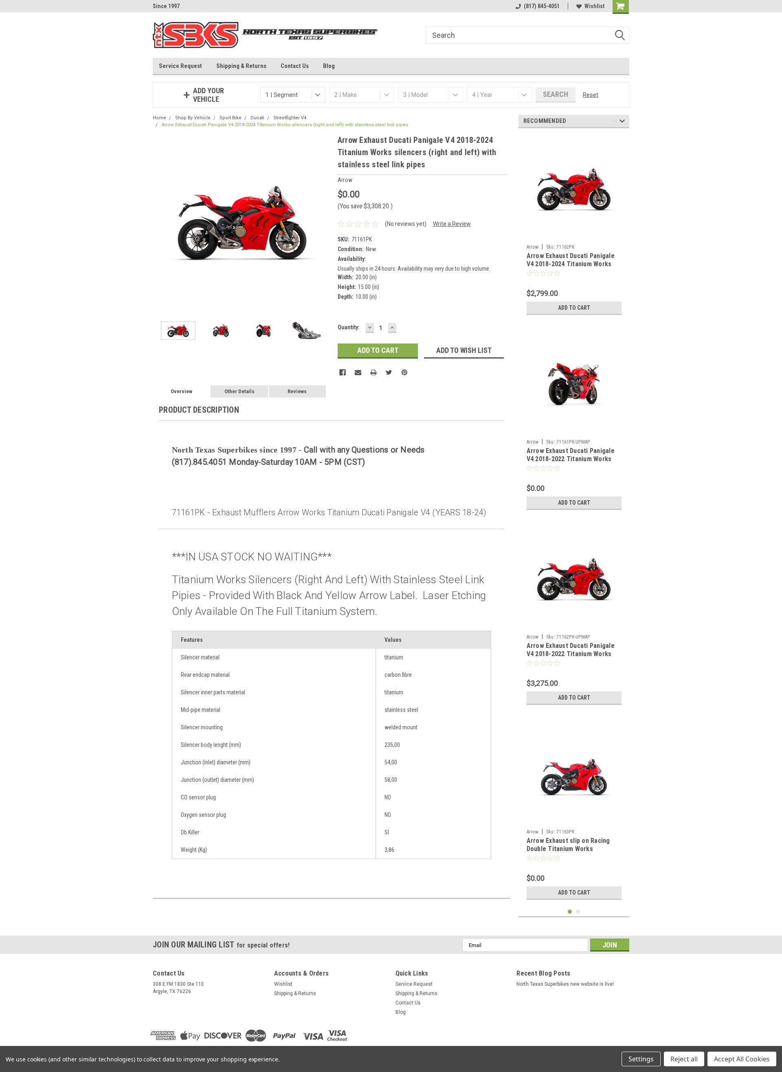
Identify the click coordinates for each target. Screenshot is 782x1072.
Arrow (532, 247)
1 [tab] (570, 912)
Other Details (239, 391)
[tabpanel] (574, 226)
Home (159, 117)
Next (323, 223)
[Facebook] (342, 372)
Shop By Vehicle (193, 117)
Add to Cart (574, 307)
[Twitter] (389, 372)
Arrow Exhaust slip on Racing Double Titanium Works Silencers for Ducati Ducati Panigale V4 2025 (568, 853)
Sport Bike (231, 117)
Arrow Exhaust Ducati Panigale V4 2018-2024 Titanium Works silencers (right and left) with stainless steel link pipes (285, 124)
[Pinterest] (404, 372)
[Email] (358, 372)
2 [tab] (578, 912)
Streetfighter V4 (289, 117)
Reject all (684, 1058)
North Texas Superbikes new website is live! (565, 984)
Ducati (257, 117)
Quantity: (349, 327)
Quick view (573, 234)
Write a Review (452, 224)
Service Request (180, 66)
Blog (329, 66)
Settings (641, 1058)
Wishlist (594, 6)
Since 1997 (166, 6)
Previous (161, 223)
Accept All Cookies (742, 1058)
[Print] (373, 372)
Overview (181, 391)
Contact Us (295, 66)
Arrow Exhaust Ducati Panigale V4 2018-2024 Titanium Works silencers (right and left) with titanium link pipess (571, 268)
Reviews (297, 391)
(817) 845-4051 (542, 6)
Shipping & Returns (241, 66)
